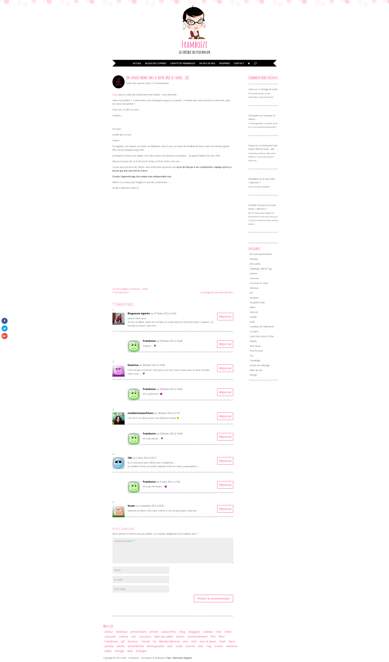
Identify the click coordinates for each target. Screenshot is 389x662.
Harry (251, 89)
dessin (180, 636)
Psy (251, 355)
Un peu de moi (207, 63)
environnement (198, 636)
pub (170, 646)
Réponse (225, 316)
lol (154, 641)
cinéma (123, 636)
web (130, 651)
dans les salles (163, 636)
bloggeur (194, 631)
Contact (239, 63)
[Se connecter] (249, 65)
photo (121, 646)
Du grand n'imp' (257, 302)
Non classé (255, 346)
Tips (168, 657)
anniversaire (138, 631)
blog (182, 631)
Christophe (253, 115)
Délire (252, 307)
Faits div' (254, 312)
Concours (254, 278)
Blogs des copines (155, 63)
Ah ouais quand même (261, 254)
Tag (208, 646)
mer (185, 641)
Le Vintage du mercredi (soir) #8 (216, 292)
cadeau (208, 631)
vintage (119, 651)
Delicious (254, 287)
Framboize (194, 44)
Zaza (114, 94)
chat (218, 631)
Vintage (253, 374)
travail (218, 646)
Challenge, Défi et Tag (261, 268)
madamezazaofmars (140, 413)
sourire (190, 646)
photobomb (136, 646)
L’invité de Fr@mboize (182, 63)
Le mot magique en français (126, 288)
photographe (155, 646)
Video (145, 288)
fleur (222, 636)
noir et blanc (208, 641)
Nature (253, 341)
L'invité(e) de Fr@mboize (262, 326)
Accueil (137, 63)
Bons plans (255, 263)
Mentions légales (182, 657)
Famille (253, 317)
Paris (232, 641)
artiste (154, 631)
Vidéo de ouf (256, 370)
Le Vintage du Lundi (267, 89)
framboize (111, 641)
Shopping (224, 63)
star (200, 646)
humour (133, 641)
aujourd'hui (168, 631)
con (133, 636)
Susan (131, 505)
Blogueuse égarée (139, 313)
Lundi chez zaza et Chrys (138, 83)
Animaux (254, 258)
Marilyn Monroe (169, 641)
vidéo (108, 651)
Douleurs (254, 297)
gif (123, 641)
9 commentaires (161, 83)
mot (194, 641)
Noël (222, 641)
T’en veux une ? (121, 292)
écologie (141, 651)
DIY (251, 292)
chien (227, 631)
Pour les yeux (256, 350)
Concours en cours (259, 283)
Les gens (254, 331)
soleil (179, 646)
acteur (109, 631)
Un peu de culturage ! (260, 365)
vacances (232, 646)
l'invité (145, 641)
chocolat (110, 636)
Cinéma (253, 273)
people (109, 646)
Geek (252, 321)
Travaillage (255, 360)
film (213, 636)
